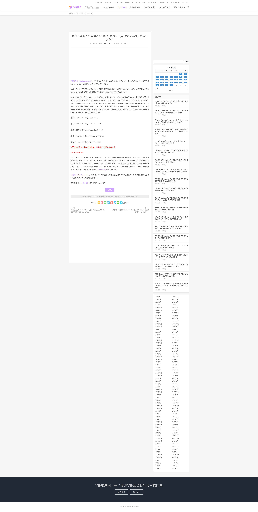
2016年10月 (158, 457)
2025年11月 (175, 307)
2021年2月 (158, 386)
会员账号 (121, 492)
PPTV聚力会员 (140, 2)
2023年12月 (158, 340)
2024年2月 (158, 337)
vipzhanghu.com (85, 81)
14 (176, 79)
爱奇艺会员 (122, 7)
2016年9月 (175, 457)
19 (166, 82)
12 (166, 79)
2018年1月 (175, 435)
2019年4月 (158, 416)
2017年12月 (158, 438)
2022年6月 (158, 365)
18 (162, 82)
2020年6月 (158, 397)
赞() (110, 190)
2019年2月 (158, 419)
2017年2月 (158, 452)
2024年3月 (175, 335)
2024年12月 (158, 324)
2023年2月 (158, 354)
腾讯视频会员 (135, 7)
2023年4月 (158, 351)
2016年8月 (158, 460)
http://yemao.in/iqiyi (77, 152)
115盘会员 (99, 2)
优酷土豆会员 (109, 7)
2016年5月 (175, 463)
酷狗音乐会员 (175, 2)
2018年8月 (158, 427)
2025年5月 (175, 315)
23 (185, 82)
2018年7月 (175, 427)
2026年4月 (158, 302)
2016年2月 (158, 468)
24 (157, 85)
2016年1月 (175, 468)
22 (180, 82)
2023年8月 (158, 345)
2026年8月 (158, 296)
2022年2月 (158, 370)
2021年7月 (175, 378)
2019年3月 (175, 416)
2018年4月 (158, 433)
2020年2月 (158, 403)
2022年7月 (175, 362)
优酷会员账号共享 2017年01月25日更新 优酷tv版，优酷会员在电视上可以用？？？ (130, 211)
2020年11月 (175, 389)
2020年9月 (175, 392)
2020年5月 (175, 397)
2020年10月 (158, 392)
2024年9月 (175, 326)
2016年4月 (158, 465)
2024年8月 (158, 329)
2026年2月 (158, 305)
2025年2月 (158, 321)
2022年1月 (175, 370)
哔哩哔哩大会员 (150, 7)
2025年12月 (158, 307)
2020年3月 (175, 400)
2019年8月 (158, 411)
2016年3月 (175, 465)
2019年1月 (175, 419)
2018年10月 (158, 424)
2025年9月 (175, 310)
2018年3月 (175, 433)
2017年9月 (175, 441)
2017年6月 (158, 446)
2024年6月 (158, 332)
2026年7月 (175, 296)
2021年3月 (175, 384)
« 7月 (170, 90)
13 (171, 79)
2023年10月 (158, 343)
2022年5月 (175, 365)
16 (185, 79)
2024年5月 (175, 332)
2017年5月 (175, 446)
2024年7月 (175, 329)
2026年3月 (175, 302)
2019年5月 (175, 414)
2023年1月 (175, 354)
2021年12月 (158, 373)
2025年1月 (175, 321)
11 (162, 79)
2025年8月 (158, 313)
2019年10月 (158, 408)
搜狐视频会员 (152, 2)
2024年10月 (158, 326)
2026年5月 (175, 299)
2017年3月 (175, 449)
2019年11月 (175, 405)
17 (157, 82)
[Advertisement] (129, 23)
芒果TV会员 (129, 2)
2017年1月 (175, 452)
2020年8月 (158, 395)
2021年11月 (175, 373)
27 (171, 85)
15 (180, 79)
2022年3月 (175, 367)
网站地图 (136, 506)
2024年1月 (175, 337)
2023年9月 (175, 343)
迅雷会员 (108, 2)
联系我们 (136, 492)
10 (157, 79)
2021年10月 (158, 375)
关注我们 (185, 2)
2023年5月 (175, 348)
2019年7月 (175, 411)
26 (166, 85)
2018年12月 (158, 422)
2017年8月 (158, 444)
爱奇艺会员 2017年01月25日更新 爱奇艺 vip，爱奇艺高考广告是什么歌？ (118, 196)
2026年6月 (158, 299)
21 (176, 82)
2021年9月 (175, 375)
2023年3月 (175, 351)
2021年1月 (175, 386)
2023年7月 (175, 345)
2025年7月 (175, 313)
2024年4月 (158, 335)
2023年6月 (158, 348)
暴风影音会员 (164, 2)
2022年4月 (158, 367)
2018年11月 (175, 422)
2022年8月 (158, 362)
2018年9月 (175, 424)
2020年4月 (158, 400)
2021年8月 (158, 378)
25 (162, 85)
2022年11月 (175, 356)
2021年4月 (158, 384)
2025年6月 (158, 315)
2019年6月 (158, 414)
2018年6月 (158, 430)
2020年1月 (175, 403)
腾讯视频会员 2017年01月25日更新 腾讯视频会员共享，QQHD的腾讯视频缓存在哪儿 (88, 211)
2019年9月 (175, 408)
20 (171, 82)
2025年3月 (175, 318)
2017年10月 (158, 441)
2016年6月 (158, 463)
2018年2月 (158, 435)
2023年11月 (175, 340)
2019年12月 (158, 405)
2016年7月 (175, 460)
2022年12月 (158, 356)
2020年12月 (158, 389)
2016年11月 (175, 454)
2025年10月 (158, 310)
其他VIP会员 (178, 7)
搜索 (187, 61)
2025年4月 (158, 318)
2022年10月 (158, 359)
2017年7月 (175, 444)
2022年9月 (175, 359)
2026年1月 (175, 305)
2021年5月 (175, 381)
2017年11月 (175, 438)
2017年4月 (158, 449)
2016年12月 (158, 454)
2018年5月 (175, 430)
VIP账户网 (76, 7)
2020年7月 (175, 395)
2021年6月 (158, 381)
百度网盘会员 (164, 7)
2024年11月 (175, 324)
